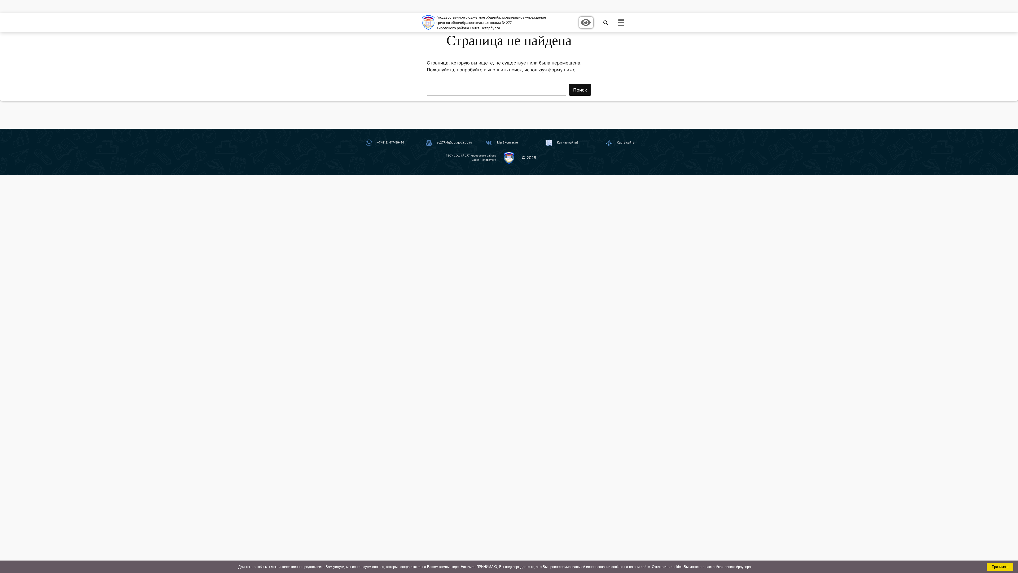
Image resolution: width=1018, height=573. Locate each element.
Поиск (580, 90)
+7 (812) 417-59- (388, 142)
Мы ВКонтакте (507, 142)
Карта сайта (625, 142)
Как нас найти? (567, 142)
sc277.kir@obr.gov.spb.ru (454, 142)
